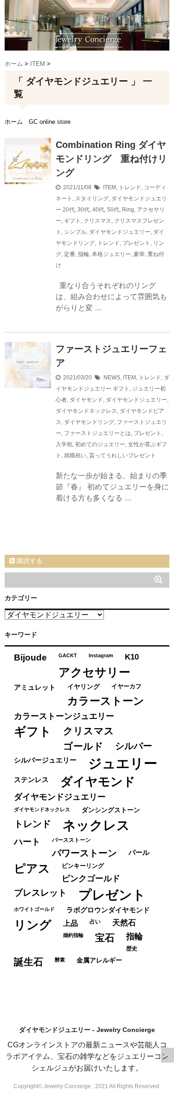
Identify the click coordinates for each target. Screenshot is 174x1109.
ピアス (32, 868)
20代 (69, 209)
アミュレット (35, 687)
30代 (83, 209)
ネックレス (96, 825)
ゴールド (83, 746)
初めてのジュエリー (100, 444)
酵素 (60, 959)
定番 (69, 254)
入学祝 (64, 444)
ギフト (72, 221)
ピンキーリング (83, 865)
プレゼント (136, 243)
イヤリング (83, 686)
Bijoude (30, 657)
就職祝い (75, 455)
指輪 (83, 254)
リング (33, 924)
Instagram (101, 655)
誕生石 (28, 961)
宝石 (105, 937)
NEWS (111, 377)
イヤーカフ (126, 686)
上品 (70, 923)
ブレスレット (40, 892)
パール (139, 852)
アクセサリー (94, 672)
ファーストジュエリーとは (97, 433)
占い (95, 921)
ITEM (109, 187)
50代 (113, 209)
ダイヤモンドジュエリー (119, 232)
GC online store (50, 121)
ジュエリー (122, 763)
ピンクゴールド (91, 878)
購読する (29, 560)
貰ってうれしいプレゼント (122, 455)
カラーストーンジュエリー (64, 716)
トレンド (130, 187)
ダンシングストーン (111, 810)
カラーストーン (105, 701)
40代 (98, 209)
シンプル (75, 232)
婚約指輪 (73, 935)
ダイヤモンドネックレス (86, 411)
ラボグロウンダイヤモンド (108, 910)
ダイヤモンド (86, 400)
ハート (27, 841)
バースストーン (71, 840)
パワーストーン (84, 853)
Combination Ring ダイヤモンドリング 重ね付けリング (111, 159)
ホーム (14, 121)
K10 (132, 656)
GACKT (67, 655)
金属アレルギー (99, 960)
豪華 (139, 254)
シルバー (133, 746)
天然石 (124, 922)
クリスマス (97, 221)
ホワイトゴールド (34, 909)
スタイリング (92, 198)
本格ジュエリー (111, 254)
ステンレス (31, 779)
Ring (128, 209)
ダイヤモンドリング (89, 422)
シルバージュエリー (45, 760)
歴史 (131, 948)
